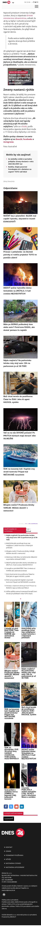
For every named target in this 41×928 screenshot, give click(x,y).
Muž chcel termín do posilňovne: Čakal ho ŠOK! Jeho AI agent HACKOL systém (20, 575)
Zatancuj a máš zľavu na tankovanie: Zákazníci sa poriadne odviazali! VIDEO (21, 558)
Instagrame (8, 142)
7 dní (27, 529)
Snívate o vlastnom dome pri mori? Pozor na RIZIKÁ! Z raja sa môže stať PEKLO (21, 587)
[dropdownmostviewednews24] (20, 599)
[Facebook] (5, 806)
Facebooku (27, 139)
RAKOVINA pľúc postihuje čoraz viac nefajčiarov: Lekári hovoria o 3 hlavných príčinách (19, 545)
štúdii (24, 126)
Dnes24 (19, 139)
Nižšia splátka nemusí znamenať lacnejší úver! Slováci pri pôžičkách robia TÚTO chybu (21, 592)
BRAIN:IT (13, 917)
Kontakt (8, 847)
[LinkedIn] (21, 806)
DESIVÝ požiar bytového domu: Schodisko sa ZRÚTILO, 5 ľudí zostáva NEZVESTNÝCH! (21, 564)
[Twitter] (11, 806)
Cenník (8, 851)
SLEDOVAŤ (8, 818)
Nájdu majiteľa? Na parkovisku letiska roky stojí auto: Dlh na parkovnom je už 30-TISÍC (22, 537)
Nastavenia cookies (13, 863)
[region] (13, 3)
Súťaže (8, 859)
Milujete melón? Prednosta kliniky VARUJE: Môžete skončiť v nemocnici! (20, 552)
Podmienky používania (14, 855)
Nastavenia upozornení (14, 867)
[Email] (16, 806)
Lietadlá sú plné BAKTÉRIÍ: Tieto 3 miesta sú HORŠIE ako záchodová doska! (20, 569)
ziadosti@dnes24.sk (8, 890)
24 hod (28, 531)
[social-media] (3, 895)
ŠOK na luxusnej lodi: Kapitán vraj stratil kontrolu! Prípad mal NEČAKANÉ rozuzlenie (20, 581)
